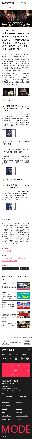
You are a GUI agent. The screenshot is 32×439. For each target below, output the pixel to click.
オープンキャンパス (16, 365)
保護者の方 (4, 412)
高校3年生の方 (5, 402)
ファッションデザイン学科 (9, 261)
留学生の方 (4, 409)
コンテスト (6, 268)
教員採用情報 (19, 412)
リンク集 (18, 419)
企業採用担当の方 (6, 419)
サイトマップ (19, 409)
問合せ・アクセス (16, 375)
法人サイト (18, 402)
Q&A (17, 405)
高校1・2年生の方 (6, 405)
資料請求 (16, 370)
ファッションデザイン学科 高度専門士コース (14, 258)
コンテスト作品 (24, 268)
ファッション (14, 268)
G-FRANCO (5, 251)
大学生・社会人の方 (6, 416)
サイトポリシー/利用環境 (22, 416)
